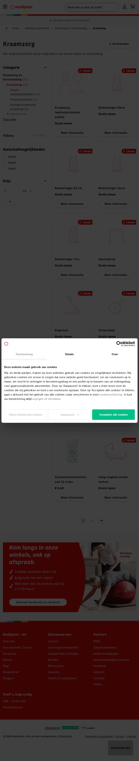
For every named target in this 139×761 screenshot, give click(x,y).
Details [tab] (69, 354)
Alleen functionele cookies (25, 414)
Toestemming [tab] (24, 354)
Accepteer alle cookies (113, 414)
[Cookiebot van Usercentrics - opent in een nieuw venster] (119, 344)
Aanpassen (67, 414)
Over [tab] (115, 354)
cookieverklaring (111, 394)
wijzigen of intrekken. (46, 398)
